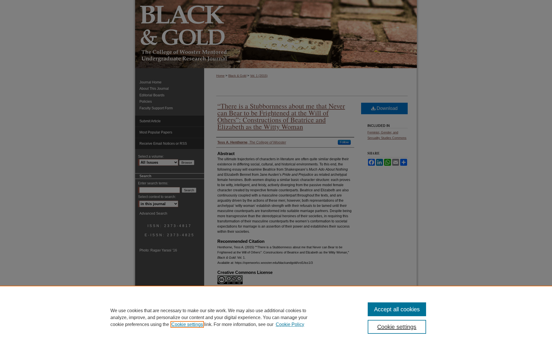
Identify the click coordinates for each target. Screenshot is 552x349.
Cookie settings (187, 324)
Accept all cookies (397, 309)
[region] (276, 317)
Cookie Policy (290, 324)
